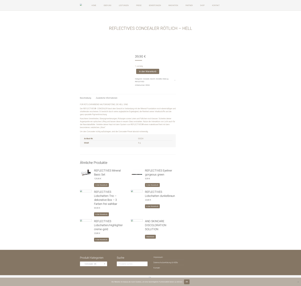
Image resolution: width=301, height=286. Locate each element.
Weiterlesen (150, 237)
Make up (165, 79)
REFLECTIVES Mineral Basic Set (107, 172)
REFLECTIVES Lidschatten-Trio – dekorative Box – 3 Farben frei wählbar (105, 198)
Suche (145, 263)
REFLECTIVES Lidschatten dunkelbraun (160, 194)
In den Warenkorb (147, 71)
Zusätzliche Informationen (106, 98)
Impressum (158, 257)
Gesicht (152, 79)
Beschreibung (85, 98)
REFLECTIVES (139, 81)
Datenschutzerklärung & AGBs (165, 262)
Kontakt (156, 268)
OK (187, 282)
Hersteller (159, 79)
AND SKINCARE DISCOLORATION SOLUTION (155, 225)
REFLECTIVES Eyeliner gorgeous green (158, 172)
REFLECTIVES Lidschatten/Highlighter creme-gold (108, 225)
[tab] (85, 96)
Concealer (146, 79)
